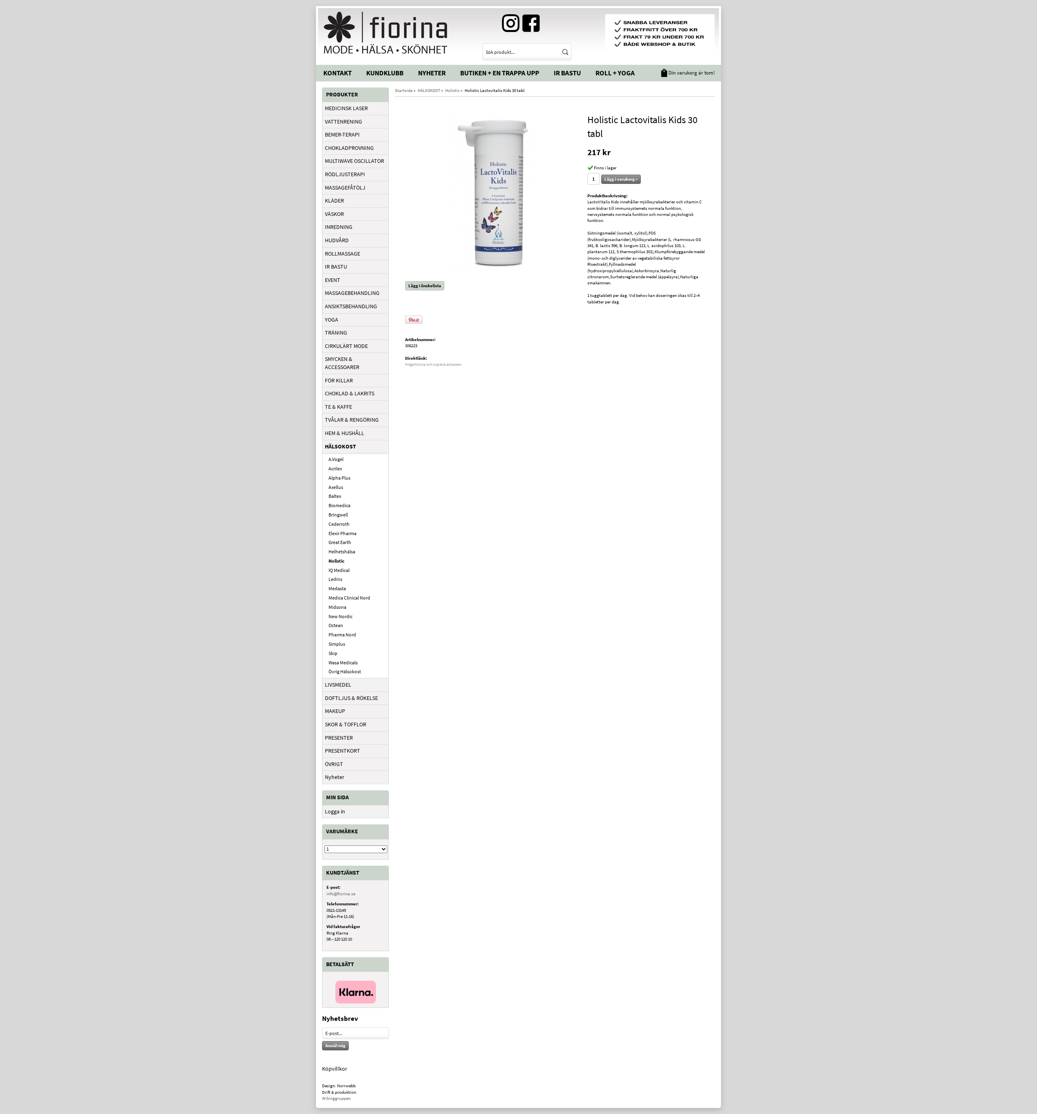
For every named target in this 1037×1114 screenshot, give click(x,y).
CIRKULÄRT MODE (346, 346)
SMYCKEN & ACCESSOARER (342, 363)
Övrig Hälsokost (345, 671)
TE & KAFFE (338, 406)
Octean (336, 625)
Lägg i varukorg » (621, 179)
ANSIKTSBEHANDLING (351, 306)
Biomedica (339, 505)
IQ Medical (339, 570)
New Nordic (340, 616)
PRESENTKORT (342, 750)
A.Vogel (336, 459)
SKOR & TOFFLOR (345, 724)
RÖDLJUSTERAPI (345, 174)
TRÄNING (336, 332)
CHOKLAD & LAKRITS (349, 393)
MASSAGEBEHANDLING (352, 293)
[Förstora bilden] (493, 194)
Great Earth (340, 542)
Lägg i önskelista (424, 285)
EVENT (332, 280)
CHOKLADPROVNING (349, 148)
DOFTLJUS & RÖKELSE (351, 698)
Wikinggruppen (336, 1098)
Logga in (335, 811)
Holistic (337, 561)
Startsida (404, 90)
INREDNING (338, 226)
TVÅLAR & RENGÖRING (352, 419)
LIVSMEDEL (338, 684)
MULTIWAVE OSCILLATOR (354, 160)
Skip (333, 653)
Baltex (335, 496)
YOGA (331, 319)
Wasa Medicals (343, 662)
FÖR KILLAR (339, 380)
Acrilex (335, 468)
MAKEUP (335, 711)
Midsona (337, 607)
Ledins (335, 579)
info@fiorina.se (340, 893)
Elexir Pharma (342, 533)
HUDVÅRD (337, 240)
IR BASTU (336, 266)
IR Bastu (567, 72)
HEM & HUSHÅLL (344, 433)
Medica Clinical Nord (349, 598)
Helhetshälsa (342, 551)
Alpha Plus (339, 478)
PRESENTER (339, 737)
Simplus (337, 644)
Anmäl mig (335, 1045)
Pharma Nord (342, 635)
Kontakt (337, 72)
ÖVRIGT (334, 764)
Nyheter (432, 72)
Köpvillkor (334, 1068)
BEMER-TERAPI (342, 134)
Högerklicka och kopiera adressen (433, 364)
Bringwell (338, 515)
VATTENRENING (343, 121)
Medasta (337, 588)
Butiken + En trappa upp (499, 72)
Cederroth (339, 524)
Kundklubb (384, 72)
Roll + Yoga (615, 72)
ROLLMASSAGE (342, 253)
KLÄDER (334, 200)
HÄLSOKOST (340, 446)
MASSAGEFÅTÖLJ (345, 187)
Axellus (336, 487)
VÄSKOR (334, 214)
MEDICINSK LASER (346, 108)
